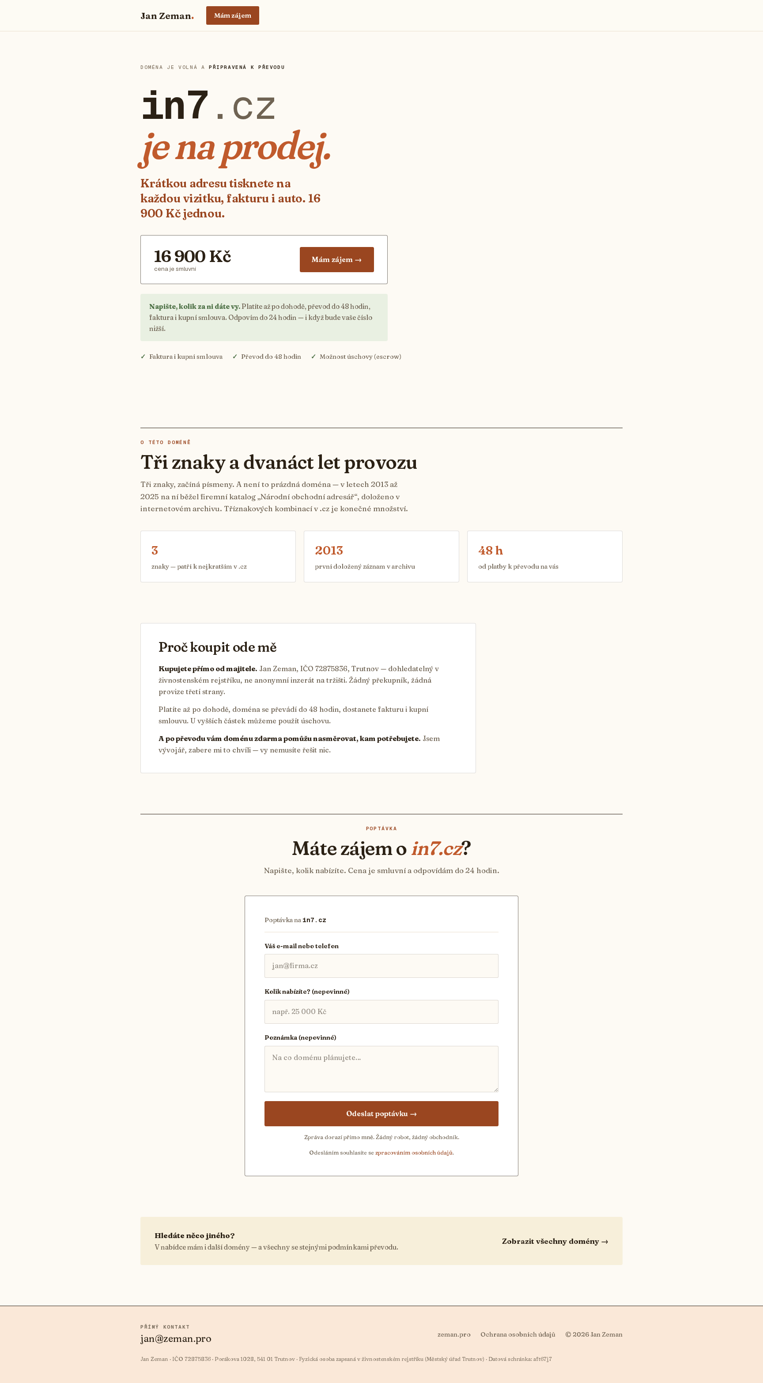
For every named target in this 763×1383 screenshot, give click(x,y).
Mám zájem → (337, 259)
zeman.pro (454, 1334)
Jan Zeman (167, 15)
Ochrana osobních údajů (517, 1334)
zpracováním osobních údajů (414, 1152)
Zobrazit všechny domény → (555, 1241)
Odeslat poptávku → (381, 1113)
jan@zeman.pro (176, 1338)
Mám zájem (232, 15)
